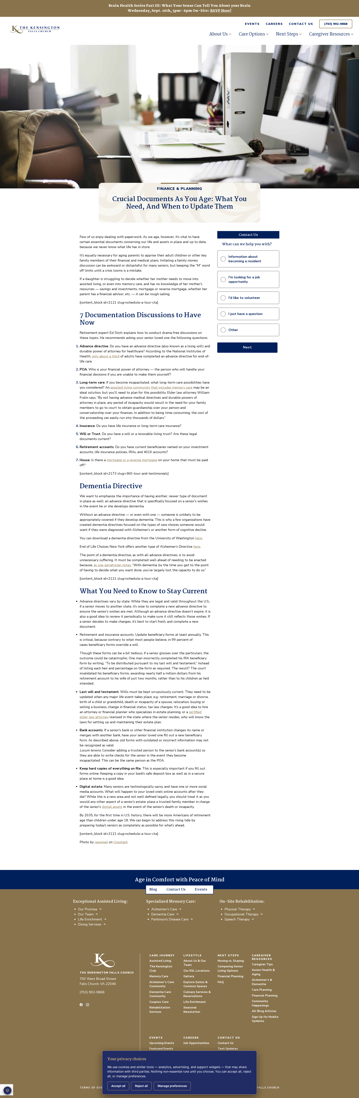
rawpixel (101, 842)
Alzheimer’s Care (164, 909)
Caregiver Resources (329, 34)
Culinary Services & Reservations (197, 994)
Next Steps (287, 34)
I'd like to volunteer (244, 298)
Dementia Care (162, 914)
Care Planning (262, 990)
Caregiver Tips (262, 964)
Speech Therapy (237, 919)
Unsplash (120, 842)
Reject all (141, 1086)
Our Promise (87, 909)
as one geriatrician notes (112, 565)
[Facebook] (81, 1004)
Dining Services (89, 924)
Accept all (118, 1086)
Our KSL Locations (196, 971)
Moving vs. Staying (231, 961)
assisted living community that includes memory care (151, 387)
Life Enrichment (90, 919)
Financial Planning (230, 976)
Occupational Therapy (241, 914)
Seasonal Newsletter (191, 1009)
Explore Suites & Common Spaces (195, 984)
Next (247, 347)
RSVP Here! (220, 11)
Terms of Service (95, 1087)
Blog (153, 889)
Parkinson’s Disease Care (169, 919)
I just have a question (245, 314)
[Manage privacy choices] (7, 1090)
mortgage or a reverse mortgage (132, 460)
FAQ (221, 982)
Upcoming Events (161, 1043)
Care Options (252, 34)
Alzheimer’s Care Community (161, 984)
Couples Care (159, 1002)
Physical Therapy (238, 909)
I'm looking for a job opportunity (244, 279)
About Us (218, 34)
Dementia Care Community (160, 994)
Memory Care (158, 976)
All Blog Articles (264, 1011)
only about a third (105, 356)
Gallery (188, 976)
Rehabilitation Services (159, 1009)
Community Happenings (260, 1003)
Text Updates (228, 1049)
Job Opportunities (196, 1043)
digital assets (112, 807)
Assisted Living (160, 961)
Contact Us (301, 24)
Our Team (85, 914)
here (198, 538)
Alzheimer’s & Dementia (262, 982)
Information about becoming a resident (244, 258)
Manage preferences (172, 1086)
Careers (274, 24)
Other (233, 330)
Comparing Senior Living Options (230, 968)
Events (252, 24)
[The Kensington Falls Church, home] (110, 960)
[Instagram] (87, 1004)
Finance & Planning (179, 188)
